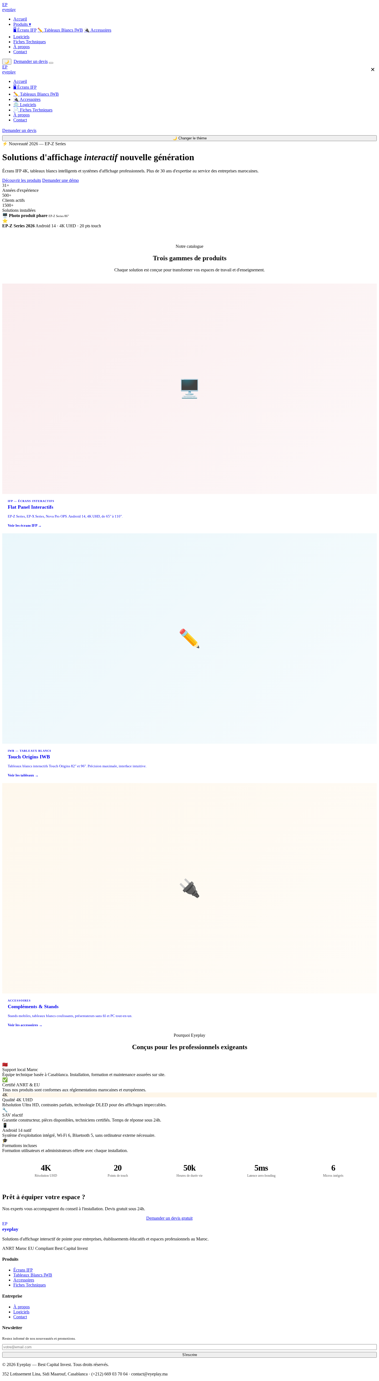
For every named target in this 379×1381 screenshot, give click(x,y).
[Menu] (51, 63)
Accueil (20, 19)
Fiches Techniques (29, 41)
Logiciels (21, 36)
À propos (21, 46)
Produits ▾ (22, 24)
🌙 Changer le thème (190, 138)
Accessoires (23, 1280)
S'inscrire (189, 1355)
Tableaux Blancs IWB (32, 1275)
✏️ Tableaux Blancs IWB (60, 30)
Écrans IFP (23, 1270)
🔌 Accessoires (97, 30)
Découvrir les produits (21, 180)
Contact (20, 51)
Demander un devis (31, 61)
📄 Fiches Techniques (32, 110)
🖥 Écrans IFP (24, 30)
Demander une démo (60, 180)
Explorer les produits (214, 1218)
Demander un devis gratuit (169, 1218)
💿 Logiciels (24, 104)
